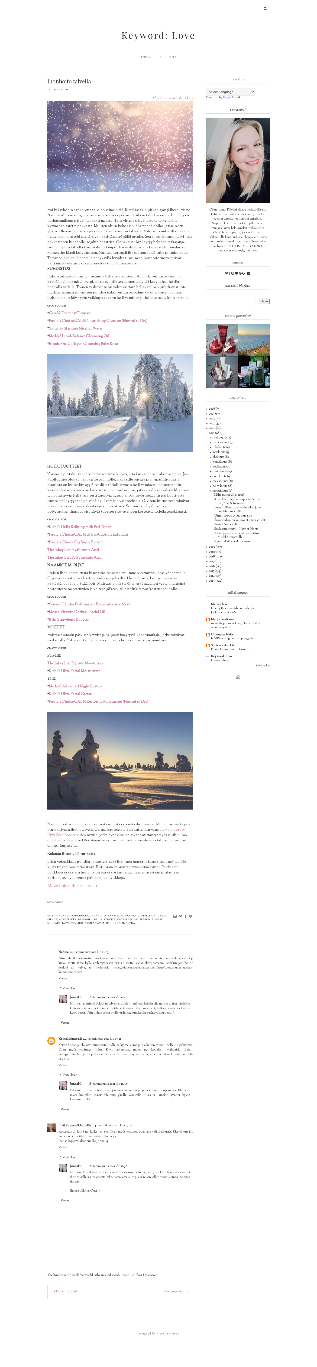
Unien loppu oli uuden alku (233, 516)
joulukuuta (220, 437)
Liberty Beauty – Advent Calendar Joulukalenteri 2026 (233, 610)
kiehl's (52, 919)
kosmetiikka (68, 919)
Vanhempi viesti (174, 1291)
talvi (65, 923)
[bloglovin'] (237, 273)
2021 (212, 433)
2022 (212, 428)
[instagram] (233, 273)
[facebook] (230, 273)
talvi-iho (76, 923)
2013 (212, 581)
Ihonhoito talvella (226, 524)
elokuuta (219, 457)
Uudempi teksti (66, 1291)
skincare (54, 923)
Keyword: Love (158, 35)
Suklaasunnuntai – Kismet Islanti (236, 529)
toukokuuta (220, 471)
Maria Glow (219, 604)
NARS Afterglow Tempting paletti (233, 638)
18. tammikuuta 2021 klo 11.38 (108, 1166)
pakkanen (85, 919)
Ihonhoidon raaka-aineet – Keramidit (239, 520)
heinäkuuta (220, 462)
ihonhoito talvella (138, 915)
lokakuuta (219, 447)
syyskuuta (219, 452)
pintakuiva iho (127, 919)
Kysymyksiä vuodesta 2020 (232, 541)
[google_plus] (244, 273)
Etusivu (146, 57)
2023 (212, 423)
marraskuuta (221, 442)
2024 (212, 418)
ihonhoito (81, 915)
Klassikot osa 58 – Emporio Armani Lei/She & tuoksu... (238, 501)
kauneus (160, 915)
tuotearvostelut (97, 923)
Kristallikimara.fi (70, 1039)
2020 (212, 547)
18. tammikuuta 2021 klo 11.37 (108, 1084)
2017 (212, 561)
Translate (238, 97)
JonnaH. (76, 997)
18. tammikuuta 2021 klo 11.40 (108, 997)
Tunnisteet (168, 57)
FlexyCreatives (168, 1334)
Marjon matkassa (222, 619)
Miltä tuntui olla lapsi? (229, 495)
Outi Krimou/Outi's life (75, 1125)
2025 (212, 414)
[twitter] (227, 273)
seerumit (146, 919)
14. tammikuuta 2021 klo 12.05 (89, 952)
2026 (212, 409)
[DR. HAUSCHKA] (222, 372)
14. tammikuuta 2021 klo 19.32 (112, 1125)
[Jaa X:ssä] (181, 916)
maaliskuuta (221, 481)
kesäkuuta (219, 466)
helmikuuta (220, 486)
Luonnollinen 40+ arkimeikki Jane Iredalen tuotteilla (237, 509)
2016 (212, 566)
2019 (212, 552)
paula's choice (104, 919)
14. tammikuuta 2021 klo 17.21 (102, 1039)
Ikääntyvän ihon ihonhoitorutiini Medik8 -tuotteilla (236, 535)
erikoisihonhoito (60, 915)
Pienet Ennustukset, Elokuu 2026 (232, 649)
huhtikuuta (220, 476)
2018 (212, 556)
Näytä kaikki (263, 666)
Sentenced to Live (223, 645)
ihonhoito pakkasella (107, 915)
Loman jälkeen (220, 660)
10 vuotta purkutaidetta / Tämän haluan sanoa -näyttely (236, 625)
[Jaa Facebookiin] (186, 916)
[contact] (248, 273)
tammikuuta (221, 491)
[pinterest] (240, 273)
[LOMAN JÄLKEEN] (254, 340)
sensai (159, 919)
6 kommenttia (125, 923)
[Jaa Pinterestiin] (190, 916)
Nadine (63, 952)
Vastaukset (69, 988)
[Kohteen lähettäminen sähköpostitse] (175, 916)
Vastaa (62, 978)
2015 (212, 571)
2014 (212, 576)
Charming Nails (222, 634)
